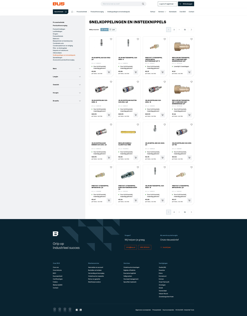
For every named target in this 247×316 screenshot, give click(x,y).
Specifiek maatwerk (130, 282)
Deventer (162, 270)
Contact (55, 288)
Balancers (56, 38)
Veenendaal (163, 291)
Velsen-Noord (163, 293)
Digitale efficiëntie (129, 270)
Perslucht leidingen (59, 29)
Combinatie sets (58, 43)
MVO (54, 273)
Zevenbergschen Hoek (166, 296)
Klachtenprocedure (94, 282)
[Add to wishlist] (111, 39)
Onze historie (57, 270)
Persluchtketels (58, 36)
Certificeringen (58, 279)
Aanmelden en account (95, 267)
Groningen (162, 285)
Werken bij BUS (57, 285)
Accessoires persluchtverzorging (63, 60)
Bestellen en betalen (95, 270)
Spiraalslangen (57, 57)
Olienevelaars (57, 53)
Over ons (56, 267)
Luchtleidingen (57, 31)
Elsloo (161, 273)
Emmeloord (162, 276)
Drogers (55, 34)
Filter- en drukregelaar (60, 48)
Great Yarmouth (164, 282)
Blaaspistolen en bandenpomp (63, 41)
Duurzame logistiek (130, 273)
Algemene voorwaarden (143, 310)
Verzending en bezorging (96, 273)
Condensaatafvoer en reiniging (63, 45)
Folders (55, 282)
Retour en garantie (94, 279)
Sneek (161, 288)
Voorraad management (131, 279)
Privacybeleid (156, 310)
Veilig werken (128, 276)
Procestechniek (82, 11)
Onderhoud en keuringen (131, 267)
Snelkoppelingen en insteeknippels (118, 11)
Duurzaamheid (57, 276)
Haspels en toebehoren (60, 50)
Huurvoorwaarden (168, 310)
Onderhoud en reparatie (96, 276)
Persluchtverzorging (97, 11)
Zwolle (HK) (162, 267)
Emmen (161, 279)
